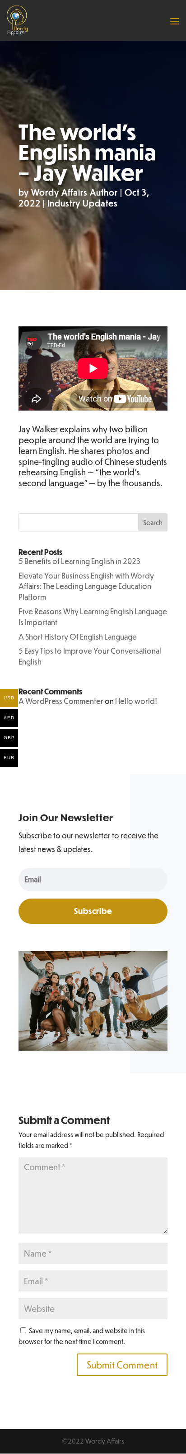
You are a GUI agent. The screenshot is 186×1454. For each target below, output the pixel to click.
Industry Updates (82, 203)
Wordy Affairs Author (74, 192)
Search (153, 522)
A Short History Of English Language (78, 636)
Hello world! (136, 701)
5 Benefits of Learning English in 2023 (79, 561)
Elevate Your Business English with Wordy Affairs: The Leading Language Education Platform (86, 586)
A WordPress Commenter (61, 701)
